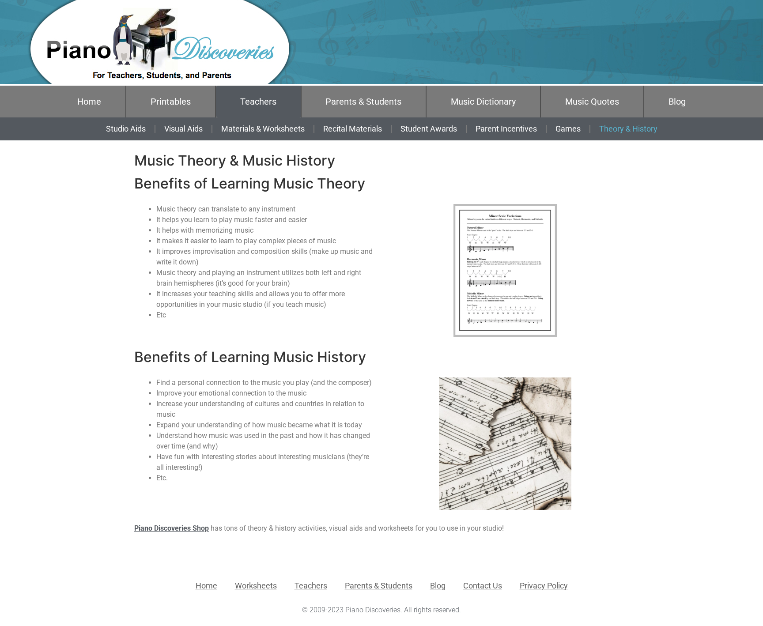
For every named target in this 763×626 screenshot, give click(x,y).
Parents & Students (363, 101)
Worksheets (256, 585)
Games (568, 128)
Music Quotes (592, 101)
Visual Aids (183, 128)
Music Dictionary (483, 101)
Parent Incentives (506, 128)
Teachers (258, 101)
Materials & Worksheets (263, 128)
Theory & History (628, 128)
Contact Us (482, 585)
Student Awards (428, 128)
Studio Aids (126, 128)
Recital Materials (352, 128)
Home (89, 101)
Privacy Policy (544, 585)
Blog (677, 101)
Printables (171, 101)
